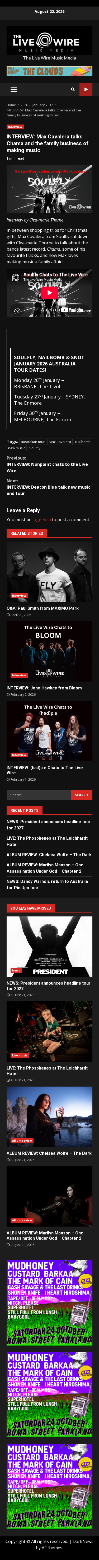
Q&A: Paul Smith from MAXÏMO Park (49, 572)
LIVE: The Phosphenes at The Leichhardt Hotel (49, 1031)
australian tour (33, 441)
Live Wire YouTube (85, 89)
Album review (22, 1140)
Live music (19, 1055)
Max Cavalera (60, 441)
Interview (15, 127)
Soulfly (34, 448)
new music (16, 448)
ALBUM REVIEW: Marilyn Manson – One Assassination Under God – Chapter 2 (49, 1196)
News (16, 970)
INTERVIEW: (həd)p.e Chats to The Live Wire (49, 731)
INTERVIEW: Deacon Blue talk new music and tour (48, 487)
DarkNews (83, 1541)
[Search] (73, 89)
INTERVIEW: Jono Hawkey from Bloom (49, 651)
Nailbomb (83, 441)
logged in (41, 519)
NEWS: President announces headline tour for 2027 (49, 946)
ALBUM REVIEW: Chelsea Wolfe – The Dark (49, 854)
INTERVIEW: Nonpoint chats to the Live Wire (47, 464)
